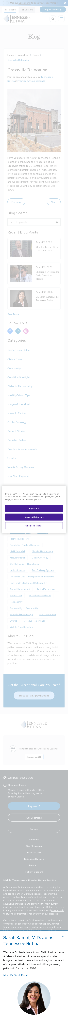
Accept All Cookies (34, 517)
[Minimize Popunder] (63, 936)
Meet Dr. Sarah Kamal (15, 975)
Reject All (34, 508)
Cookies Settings (33, 525)
